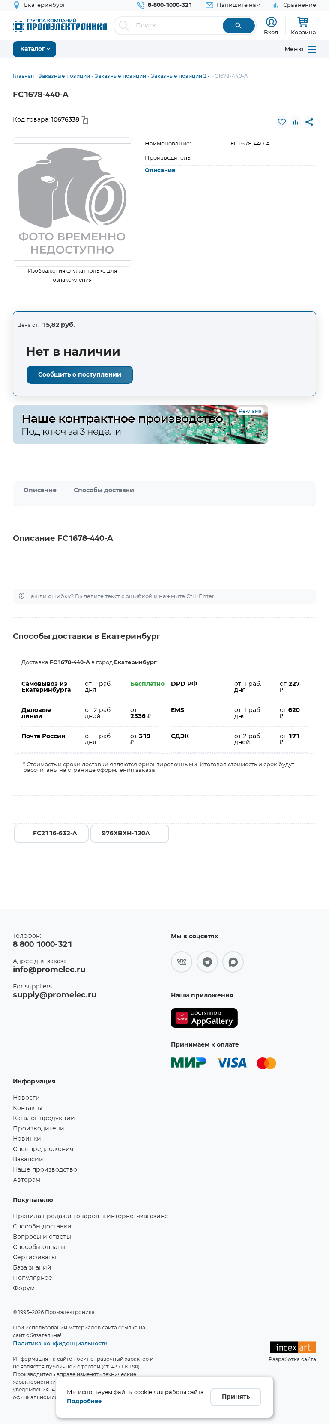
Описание (160, 170)
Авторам (26, 1180)
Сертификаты (34, 1258)
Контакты (27, 1108)
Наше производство (45, 1170)
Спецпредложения (43, 1149)
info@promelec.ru (49, 970)
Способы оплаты (39, 1247)
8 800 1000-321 (42, 945)
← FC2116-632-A (51, 834)
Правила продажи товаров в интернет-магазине (90, 1216)
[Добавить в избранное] (282, 122)
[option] (72, 202)
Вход (271, 32)
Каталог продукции (44, 1118)
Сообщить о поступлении (79, 375)
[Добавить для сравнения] (296, 122)
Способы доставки (104, 490)
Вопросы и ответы (42, 1237)
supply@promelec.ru (54, 995)
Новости (26, 1098)
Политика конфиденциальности (60, 1343)
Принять (236, 1397)
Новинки (27, 1139)
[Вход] (271, 22)
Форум (24, 1288)
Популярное (32, 1278)
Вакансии (28, 1160)
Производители (38, 1129)
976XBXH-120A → (130, 834)
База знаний (32, 1268)
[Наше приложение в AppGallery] (204, 1018)
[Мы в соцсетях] (181, 962)
